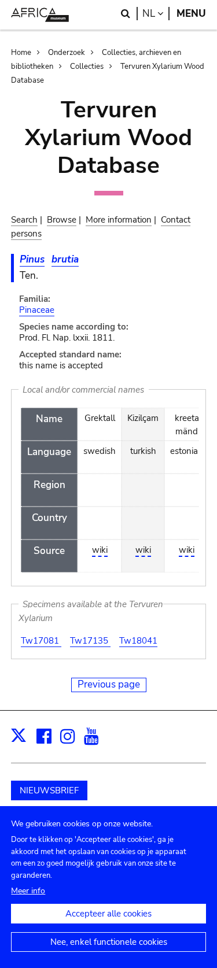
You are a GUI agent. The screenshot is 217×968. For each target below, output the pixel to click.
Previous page (109, 684)
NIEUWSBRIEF (49, 790)
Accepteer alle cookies (108, 913)
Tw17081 (41, 640)
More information (119, 220)
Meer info (28, 890)
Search (24, 220)
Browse (61, 220)
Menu (191, 13)
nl (156, 13)
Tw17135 (90, 640)
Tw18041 (138, 640)
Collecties (87, 66)
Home (21, 52)
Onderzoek (66, 52)
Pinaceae (36, 310)
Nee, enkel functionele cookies (108, 942)
